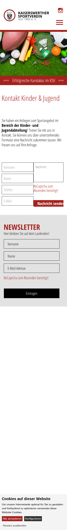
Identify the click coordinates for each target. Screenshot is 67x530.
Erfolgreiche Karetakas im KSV (31, 80)
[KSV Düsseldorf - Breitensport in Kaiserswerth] (23, 10)
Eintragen (31, 293)
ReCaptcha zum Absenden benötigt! (46, 188)
